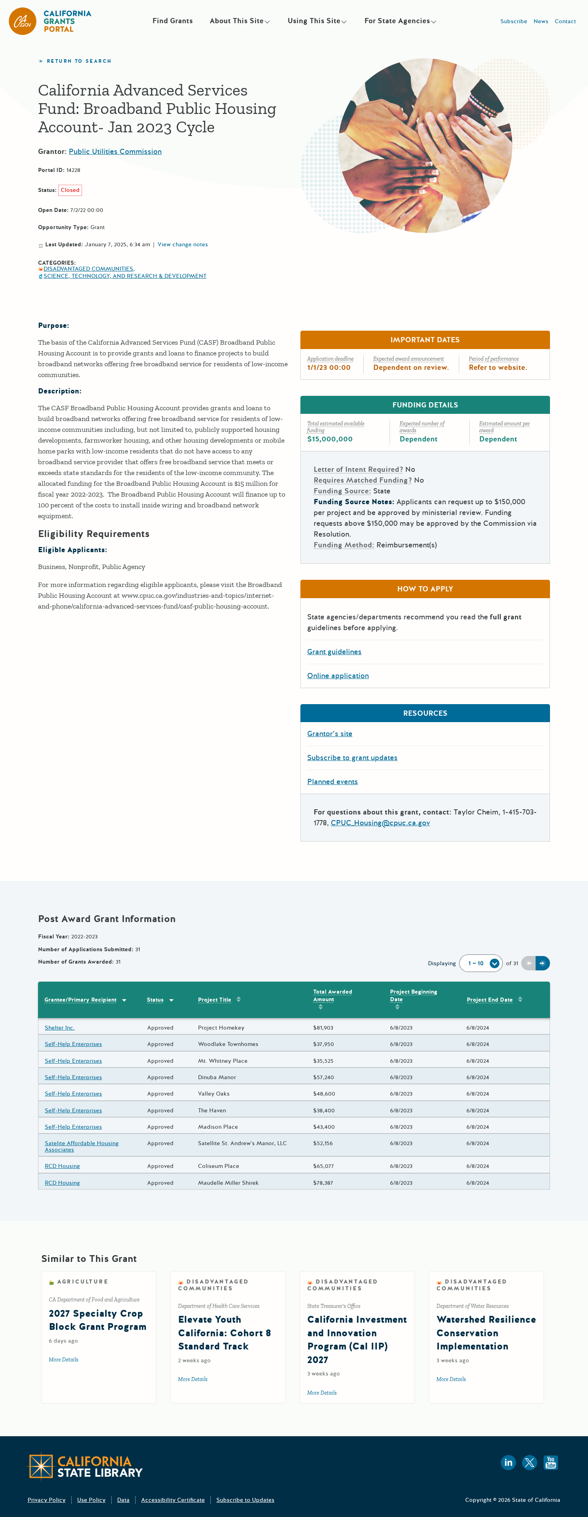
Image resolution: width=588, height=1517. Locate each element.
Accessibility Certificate (173, 1500)
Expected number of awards (422, 427)
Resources (425, 713)
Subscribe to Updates (245, 1500)
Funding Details (425, 405)
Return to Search (79, 61)
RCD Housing (62, 1166)
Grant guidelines (334, 652)
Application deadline (330, 358)
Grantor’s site (329, 734)
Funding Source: (342, 491)
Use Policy (91, 1500)
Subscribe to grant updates (352, 757)
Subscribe (513, 21)
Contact (565, 21)
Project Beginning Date (413, 995)
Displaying (442, 963)
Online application (338, 676)
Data (123, 1500)
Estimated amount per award (504, 427)
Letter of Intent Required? (358, 469)
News (541, 21)
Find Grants (172, 21)
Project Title (214, 1000)
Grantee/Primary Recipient (80, 1000)
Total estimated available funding (335, 427)
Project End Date (490, 1000)
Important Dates (425, 340)
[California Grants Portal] (50, 21)
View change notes (183, 245)
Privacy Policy (47, 1500)
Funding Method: (344, 545)
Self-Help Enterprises (73, 1044)
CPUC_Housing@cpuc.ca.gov (380, 823)
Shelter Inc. (60, 1028)
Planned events (332, 781)
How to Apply (425, 589)
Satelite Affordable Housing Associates (82, 1146)
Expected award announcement (408, 358)
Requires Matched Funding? (363, 480)
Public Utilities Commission (115, 151)
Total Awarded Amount (332, 995)
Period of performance (494, 358)
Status (155, 1000)
